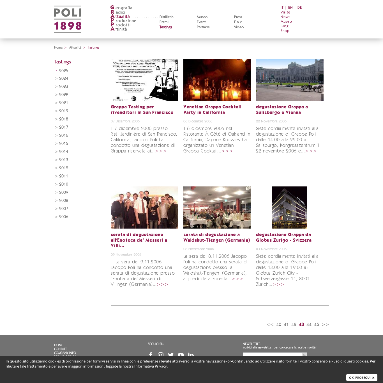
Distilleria (167, 17)
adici (118, 12)
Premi (164, 22)
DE (299, 8)
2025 (63, 71)
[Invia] (304, 355)
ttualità (120, 17)
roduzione (124, 21)
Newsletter (251, 344)
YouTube (181, 355)
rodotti (121, 25)
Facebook (150, 355)
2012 (63, 168)
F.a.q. (239, 22)
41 (286, 324)
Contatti (61, 349)
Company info (65, 353)
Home (58, 47)
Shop (285, 31)
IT (282, 8)
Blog (285, 26)
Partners (203, 27)
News (285, 17)
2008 (63, 201)
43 (301, 324)
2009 (63, 192)
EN (290, 8)
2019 (63, 111)
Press (238, 17)
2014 (63, 152)
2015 (63, 144)
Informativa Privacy (150, 366)
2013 (63, 160)
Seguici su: (156, 344)
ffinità (118, 29)
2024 (63, 78)
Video (239, 27)
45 (316, 324)
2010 (63, 184)
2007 (63, 209)
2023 (63, 87)
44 (309, 324)
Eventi (201, 22)
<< (270, 324)
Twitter (171, 355)
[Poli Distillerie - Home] (67, 36)
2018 (63, 119)
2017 (63, 127)
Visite (285, 12)
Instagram (160, 355)
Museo (202, 17)
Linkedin (191, 355)
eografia (121, 8)
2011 (63, 176)
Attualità (75, 47)
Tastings (166, 27)
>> (325, 324)
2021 (63, 103)
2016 (63, 135)
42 (293, 324)
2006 (63, 217)
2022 (63, 95)
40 (278, 324)
